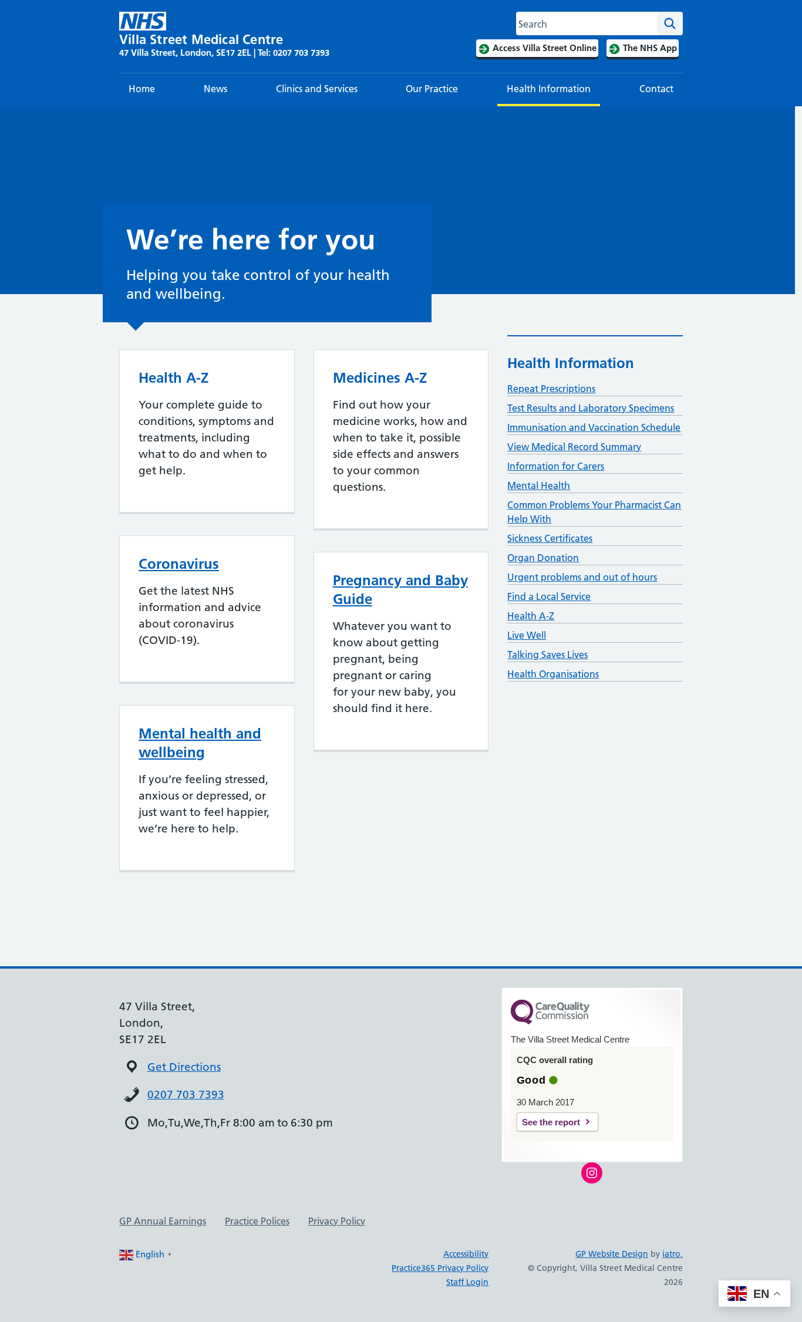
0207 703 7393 (185, 1094)
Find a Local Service (549, 596)
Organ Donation (543, 558)
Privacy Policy (336, 1221)
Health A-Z (530, 616)
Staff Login (467, 1282)
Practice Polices (257, 1221)
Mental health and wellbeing (200, 743)
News (215, 89)
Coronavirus (179, 563)
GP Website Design (611, 1254)
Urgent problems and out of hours (582, 577)
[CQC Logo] (550, 1021)
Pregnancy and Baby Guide (400, 590)
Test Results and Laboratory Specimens (590, 408)
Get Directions (184, 1067)
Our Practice (432, 89)
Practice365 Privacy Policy (440, 1268)
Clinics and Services (317, 89)
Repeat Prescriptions (551, 388)
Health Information (549, 89)
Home (142, 89)
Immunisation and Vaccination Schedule (593, 427)
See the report (551, 1122)
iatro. (672, 1254)
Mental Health (538, 485)
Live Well (526, 635)
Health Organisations (553, 674)
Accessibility (465, 1254)
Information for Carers (555, 466)
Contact (656, 89)
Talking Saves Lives (547, 654)
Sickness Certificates (549, 538)
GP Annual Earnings (162, 1221)
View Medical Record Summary (574, 447)
